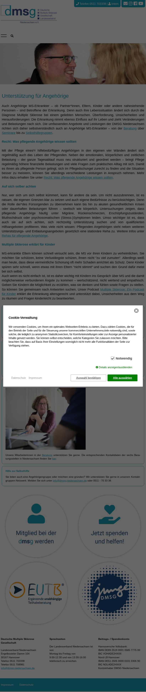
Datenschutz (18, 377)
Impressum (35, 377)
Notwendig (124, 358)
